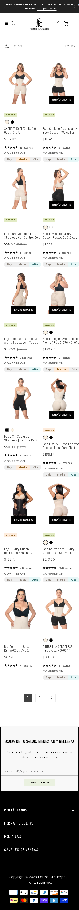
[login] (56, 23)
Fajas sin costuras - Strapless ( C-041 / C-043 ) (22, 438)
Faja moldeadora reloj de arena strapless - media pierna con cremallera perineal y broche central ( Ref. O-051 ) (22, 341)
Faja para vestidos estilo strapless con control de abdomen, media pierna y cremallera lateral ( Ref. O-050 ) (22, 236)
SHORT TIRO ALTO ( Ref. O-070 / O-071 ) (20, 130)
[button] (74, 6)
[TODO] (51, 698)
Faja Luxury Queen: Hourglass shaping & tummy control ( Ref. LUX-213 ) (21, 551)
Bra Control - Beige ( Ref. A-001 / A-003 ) (17, 648)
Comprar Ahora (47, 8)
